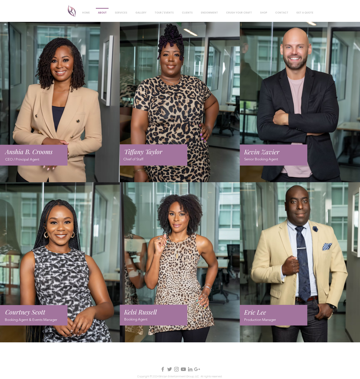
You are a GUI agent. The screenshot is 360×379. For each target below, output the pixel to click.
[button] (140, 11)
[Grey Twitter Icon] (169, 369)
